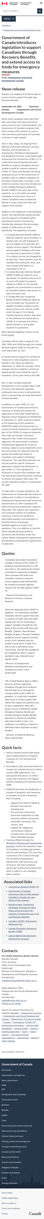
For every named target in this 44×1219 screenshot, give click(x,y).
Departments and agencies (13, 1075)
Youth (4, 1178)
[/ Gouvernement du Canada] (16, 3)
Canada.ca (6, 25)
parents (34, 1028)
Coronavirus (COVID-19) (24, 1022)
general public (21, 1028)
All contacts (7, 1070)
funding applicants (11, 1031)
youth (24, 1031)
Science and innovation (11, 1162)
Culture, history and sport (13, 1136)
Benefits (15, 1013)
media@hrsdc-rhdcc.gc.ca (14, 1000)
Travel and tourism (10, 1099)
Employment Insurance (13, 1025)
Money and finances (10, 1157)
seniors (5, 1034)
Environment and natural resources (17, 1126)
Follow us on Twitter (11, 1003)
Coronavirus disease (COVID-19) (23, 887)
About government (10, 1080)
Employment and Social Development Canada (23, 30)
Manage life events (10, 1183)
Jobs (3, 1089)
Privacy (5, 1213)
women (34, 1037)
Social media (7, 1193)
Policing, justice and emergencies (16, 1141)
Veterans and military (11, 1172)
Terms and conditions (11, 1208)
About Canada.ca (9, 1203)
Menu (7, 18)
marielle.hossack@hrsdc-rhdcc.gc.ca (19, 980)
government (23, 1037)
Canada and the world (11, 1152)
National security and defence (14, 1131)
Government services (31, 1013)
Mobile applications (10, 1198)
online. (11, 335)
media (33, 1031)
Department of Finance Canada (26, 1019)
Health (4, 1115)
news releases (8, 1041)
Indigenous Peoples (10, 1167)
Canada (6, 1022)
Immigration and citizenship (14, 1094)
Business (5, 1105)
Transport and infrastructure (14, 1146)
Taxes (4, 1120)
